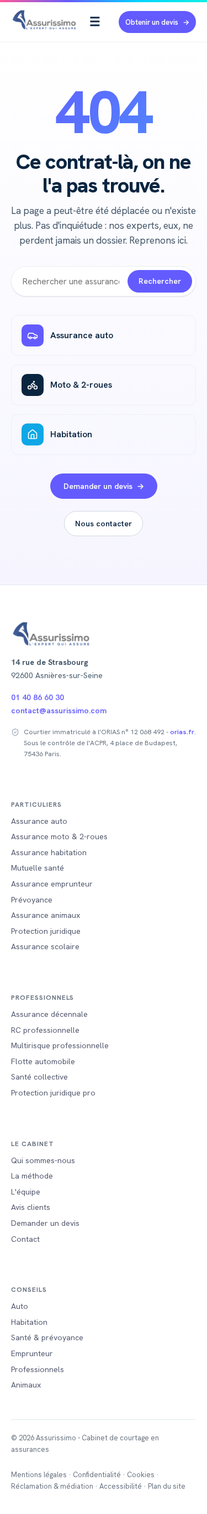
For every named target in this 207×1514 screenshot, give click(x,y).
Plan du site (166, 1486)
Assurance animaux (45, 915)
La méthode (32, 1176)
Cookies (141, 1474)
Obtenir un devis (151, 22)
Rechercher (160, 281)
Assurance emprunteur (52, 884)
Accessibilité (120, 1486)
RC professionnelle (45, 1030)
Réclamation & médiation (52, 1486)
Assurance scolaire (45, 946)
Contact (25, 1239)
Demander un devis (97, 486)
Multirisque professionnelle (60, 1045)
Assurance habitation (49, 852)
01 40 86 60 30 (37, 697)
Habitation (71, 434)
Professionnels (37, 1369)
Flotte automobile (43, 1061)
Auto (19, 1306)
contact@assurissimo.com (59, 710)
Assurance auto (81, 335)
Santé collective (39, 1077)
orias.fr (182, 731)
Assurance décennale (49, 1014)
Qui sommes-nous (43, 1160)
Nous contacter (103, 523)
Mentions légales (39, 1474)
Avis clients (30, 1207)
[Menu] (95, 22)
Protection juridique (46, 931)
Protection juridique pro (53, 1093)
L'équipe (25, 1192)
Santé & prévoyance (47, 1337)
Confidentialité (97, 1474)
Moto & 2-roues (81, 384)
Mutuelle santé (37, 868)
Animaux (26, 1385)
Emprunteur (32, 1353)
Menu (95, 22)
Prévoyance (31, 900)
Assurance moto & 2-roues (59, 836)
